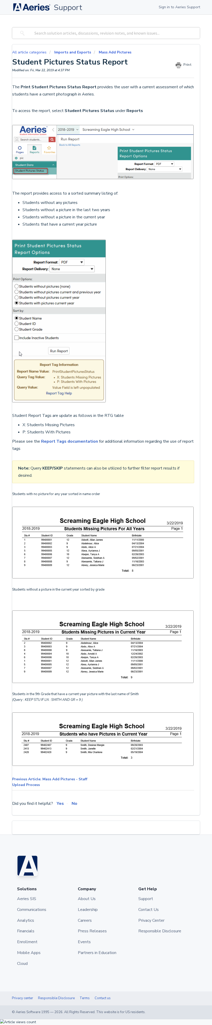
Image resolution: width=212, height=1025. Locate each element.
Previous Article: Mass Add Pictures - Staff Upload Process (49, 782)
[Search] (21, 33)
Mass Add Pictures (115, 52)
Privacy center (22, 998)
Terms (85, 998)
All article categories (30, 52)
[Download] (96, 524)
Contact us (103, 998)
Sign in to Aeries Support (179, 7)
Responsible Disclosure (56, 998)
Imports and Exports (72, 52)
